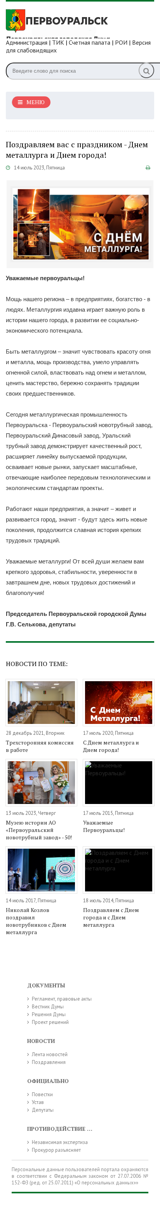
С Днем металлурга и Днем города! (111, 746)
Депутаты (43, 1110)
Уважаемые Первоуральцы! (104, 826)
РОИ (121, 42)
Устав (38, 1102)
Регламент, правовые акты (62, 999)
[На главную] (64, 22)
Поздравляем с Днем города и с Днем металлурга (111, 917)
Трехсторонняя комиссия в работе (40, 746)
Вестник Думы (48, 1006)
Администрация (26, 42)
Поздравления (49, 1062)
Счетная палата (89, 42)
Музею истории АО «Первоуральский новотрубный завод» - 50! (39, 830)
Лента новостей (50, 1054)
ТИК (58, 42)
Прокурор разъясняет (56, 1150)
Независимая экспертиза (60, 1142)
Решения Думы (49, 1014)
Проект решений (50, 1022)
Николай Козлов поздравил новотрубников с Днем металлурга (36, 921)
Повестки (42, 1094)
